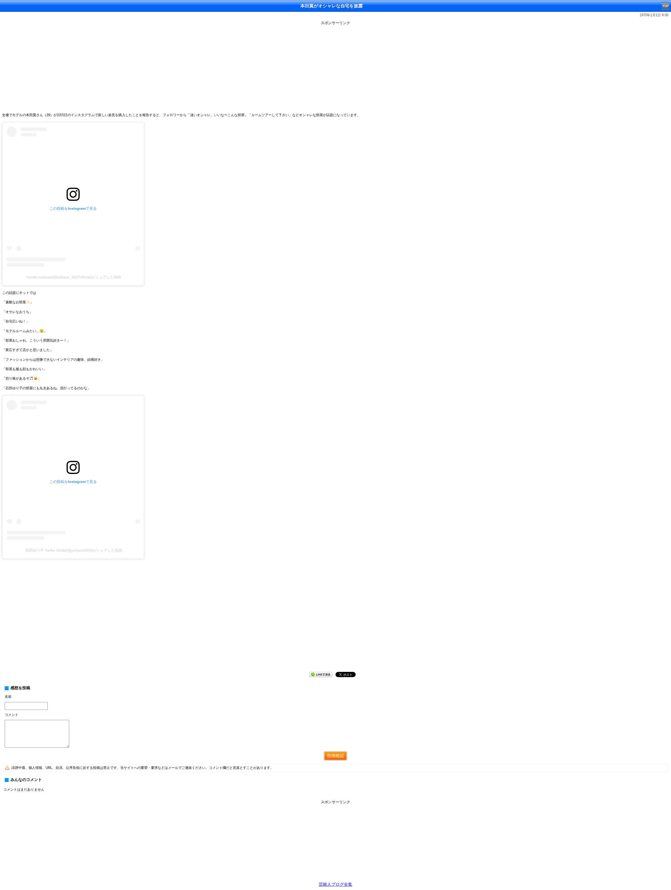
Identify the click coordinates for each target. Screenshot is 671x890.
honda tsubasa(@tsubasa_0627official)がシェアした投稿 (74, 277)
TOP (665, 6)
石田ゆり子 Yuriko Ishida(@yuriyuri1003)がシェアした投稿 (73, 550)
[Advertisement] (335, 842)
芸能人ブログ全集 (335, 884)
